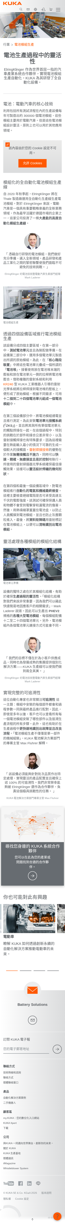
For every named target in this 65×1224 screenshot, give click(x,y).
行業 (6, 44)
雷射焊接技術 (39, 450)
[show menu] (58, 9)
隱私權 (7, 1198)
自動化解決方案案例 (14, 1097)
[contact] (28, 9)
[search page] (20, 9)
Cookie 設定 (22, 1198)
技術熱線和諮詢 (12, 1072)
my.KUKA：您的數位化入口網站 (21, 1118)
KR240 (8, 384)
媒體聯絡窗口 (10, 1082)
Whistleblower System (15, 1168)
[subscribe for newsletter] (57, 1049)
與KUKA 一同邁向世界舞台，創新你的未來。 (28, 1143)
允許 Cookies (32, 163)
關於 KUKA (9, 1148)
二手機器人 (9, 1102)
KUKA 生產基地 (12, 1153)
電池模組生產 (24, 44)
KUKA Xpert (10, 1123)
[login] (43, 9)
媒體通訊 (8, 1158)
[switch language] (35, 9)
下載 (5, 1128)
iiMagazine (9, 1163)
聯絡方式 (8, 1077)
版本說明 (46, 1192)
